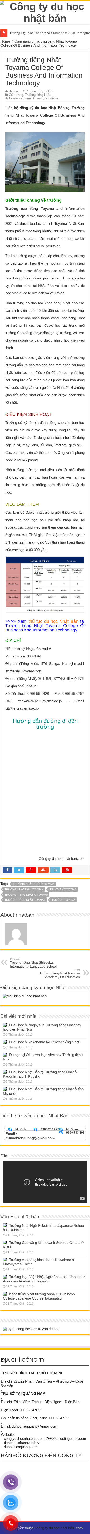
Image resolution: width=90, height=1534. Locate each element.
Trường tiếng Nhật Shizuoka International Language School (33, 963)
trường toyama (63, 899)
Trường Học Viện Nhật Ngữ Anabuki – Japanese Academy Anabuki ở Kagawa (44, 1279)
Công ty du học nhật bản (58, 859)
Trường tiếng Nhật (38, 95)
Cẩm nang (22, 41)
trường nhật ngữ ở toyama (33, 884)
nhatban (13, 91)
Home (5, 41)
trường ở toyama (63, 889)
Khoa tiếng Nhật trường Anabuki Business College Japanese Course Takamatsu (39, 1296)
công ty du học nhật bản (55, 1528)
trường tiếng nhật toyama (25, 899)
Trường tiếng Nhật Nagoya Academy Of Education (59, 973)
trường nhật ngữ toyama (24, 889)
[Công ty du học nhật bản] (45, 11)
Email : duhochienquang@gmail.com (30, 1136)
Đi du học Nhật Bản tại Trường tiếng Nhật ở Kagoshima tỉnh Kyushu (40, 1074)
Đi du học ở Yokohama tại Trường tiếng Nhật (44, 1042)
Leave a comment (21, 98)
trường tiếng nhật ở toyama (26, 894)
